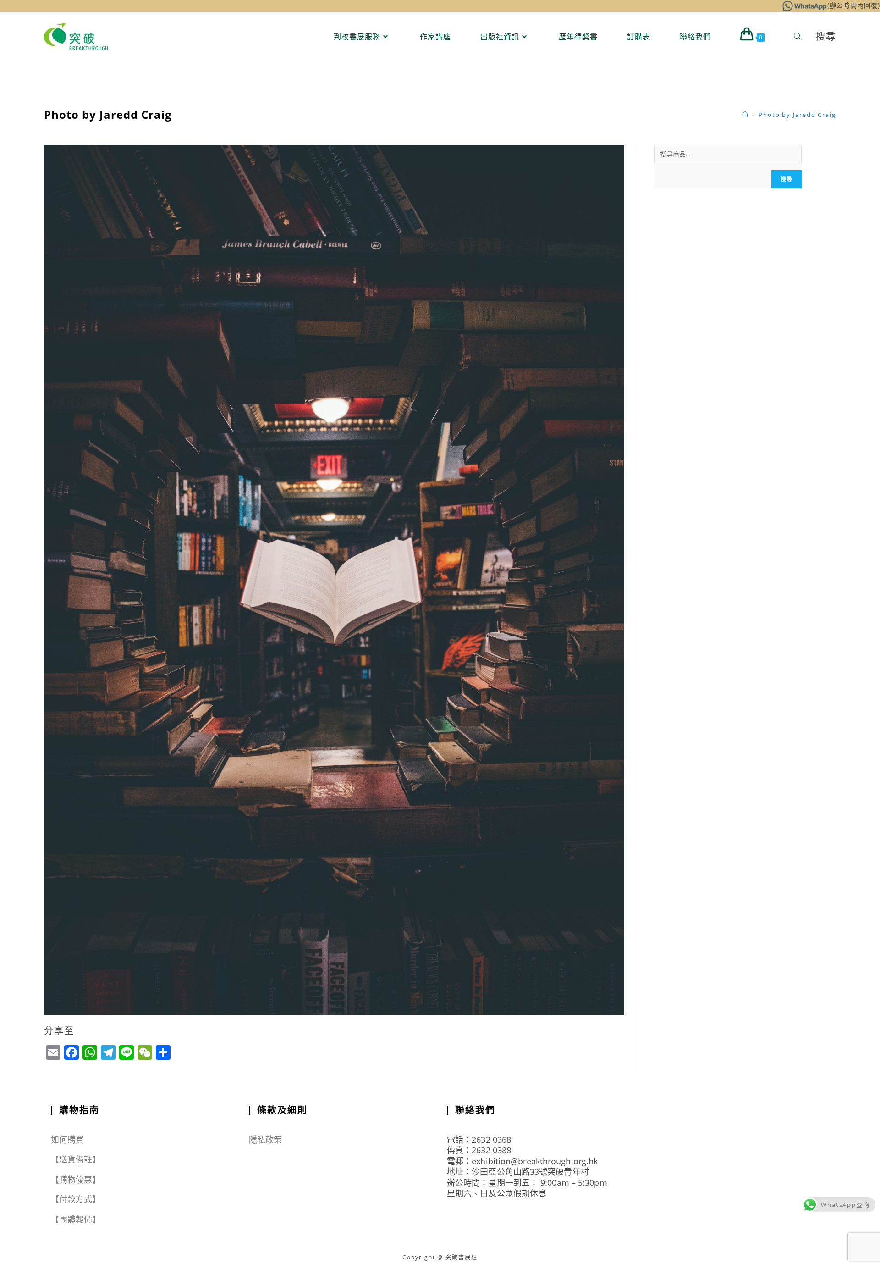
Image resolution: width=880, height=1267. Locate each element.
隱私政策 (265, 1139)
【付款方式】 (76, 1199)
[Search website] (797, 36)
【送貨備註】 (76, 1159)
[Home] (745, 115)
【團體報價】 (76, 1219)
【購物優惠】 (76, 1179)
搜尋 (786, 179)
